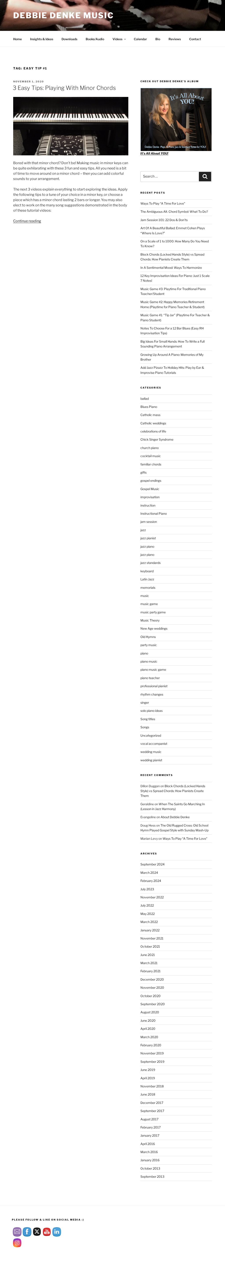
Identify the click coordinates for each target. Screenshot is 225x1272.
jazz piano (147, 546)
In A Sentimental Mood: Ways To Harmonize (171, 267)
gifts (143, 472)
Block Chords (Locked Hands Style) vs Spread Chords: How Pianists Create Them (172, 791)
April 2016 (147, 1144)
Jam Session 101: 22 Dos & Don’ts (164, 220)
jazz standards (150, 563)
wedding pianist (151, 760)
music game (149, 604)
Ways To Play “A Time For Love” (162, 203)
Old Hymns (148, 637)
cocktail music (150, 456)
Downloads (69, 39)
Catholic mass (150, 415)
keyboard (147, 571)
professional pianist (153, 686)
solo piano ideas (151, 710)
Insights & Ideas (41, 39)
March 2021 (149, 963)
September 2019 (152, 1061)
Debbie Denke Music (63, 15)
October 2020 (150, 996)
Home (17, 39)
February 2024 (150, 881)
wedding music (150, 752)
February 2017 (150, 1127)
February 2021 (150, 971)
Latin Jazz (147, 579)
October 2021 (150, 946)
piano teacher (150, 678)
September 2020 (152, 1004)
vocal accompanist (153, 743)
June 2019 (147, 1070)
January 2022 (150, 930)
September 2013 (152, 1176)
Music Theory (150, 620)
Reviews (175, 39)
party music (148, 645)
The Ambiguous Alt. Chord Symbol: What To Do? (174, 211)
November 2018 (152, 1086)
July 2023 (147, 889)
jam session (148, 521)
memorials (147, 587)
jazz (143, 530)
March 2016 (149, 1152)
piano (144, 653)
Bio (157, 39)
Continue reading (27, 221)
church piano (149, 448)
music (144, 596)
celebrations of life (153, 431)
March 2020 (149, 1037)
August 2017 (149, 1119)
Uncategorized (150, 735)
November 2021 (151, 938)
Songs (144, 727)
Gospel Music (149, 489)
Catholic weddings (153, 423)
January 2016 (150, 1160)
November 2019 (152, 1053)
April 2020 (147, 1028)
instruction (147, 505)
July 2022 (147, 905)
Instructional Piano (153, 513)
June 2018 (147, 1094)
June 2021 (147, 955)
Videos (117, 39)
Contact (195, 39)
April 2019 (147, 1078)
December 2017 (151, 1103)
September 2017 (152, 1111)
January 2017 (149, 1135)
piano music (148, 661)
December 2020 (152, 979)
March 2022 (149, 922)
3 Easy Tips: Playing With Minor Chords (64, 87)
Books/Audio (95, 39)
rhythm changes (151, 694)
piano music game (153, 669)
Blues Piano (148, 407)
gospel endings (150, 480)
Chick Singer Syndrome (156, 439)
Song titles (147, 719)
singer (144, 702)
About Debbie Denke (175, 817)
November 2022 (152, 897)
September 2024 (152, 864)
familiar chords (150, 464)
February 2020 (150, 1045)
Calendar (140, 39)
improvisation (150, 497)
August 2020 (149, 1012)
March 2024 (149, 872)
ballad (144, 398)
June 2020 (148, 1020)
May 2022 (147, 914)
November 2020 (152, 987)
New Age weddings (153, 628)
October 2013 (150, 1168)
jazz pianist (148, 538)
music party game (153, 612)
